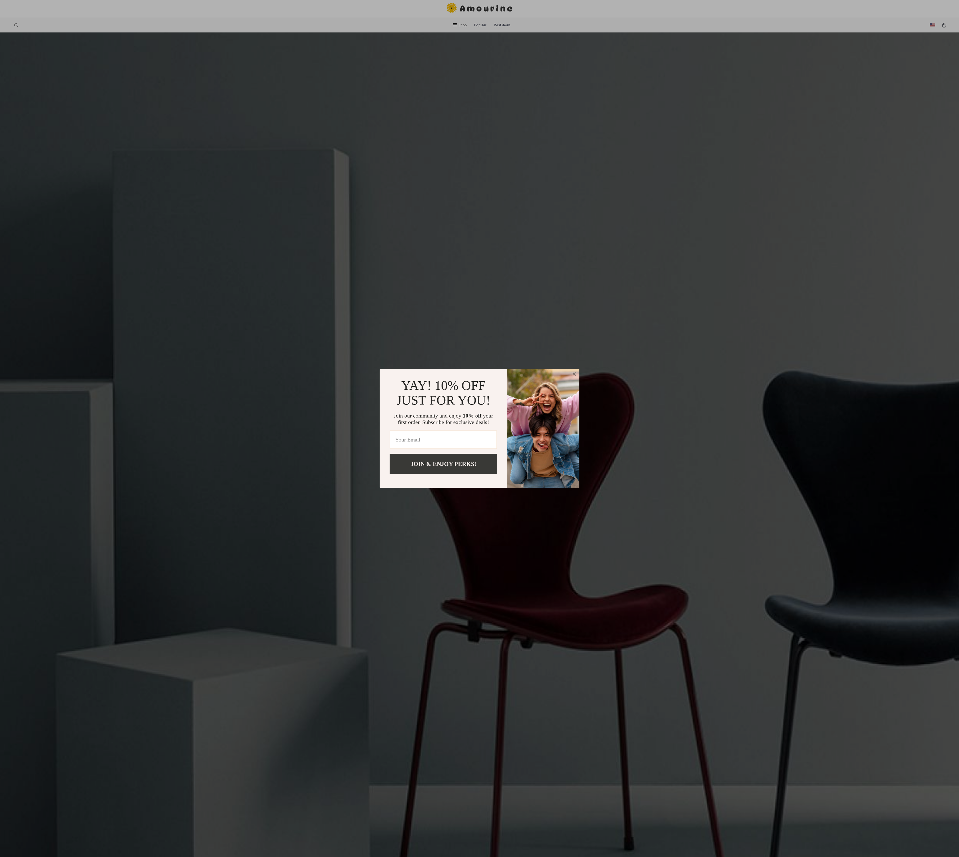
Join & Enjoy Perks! (443, 464)
